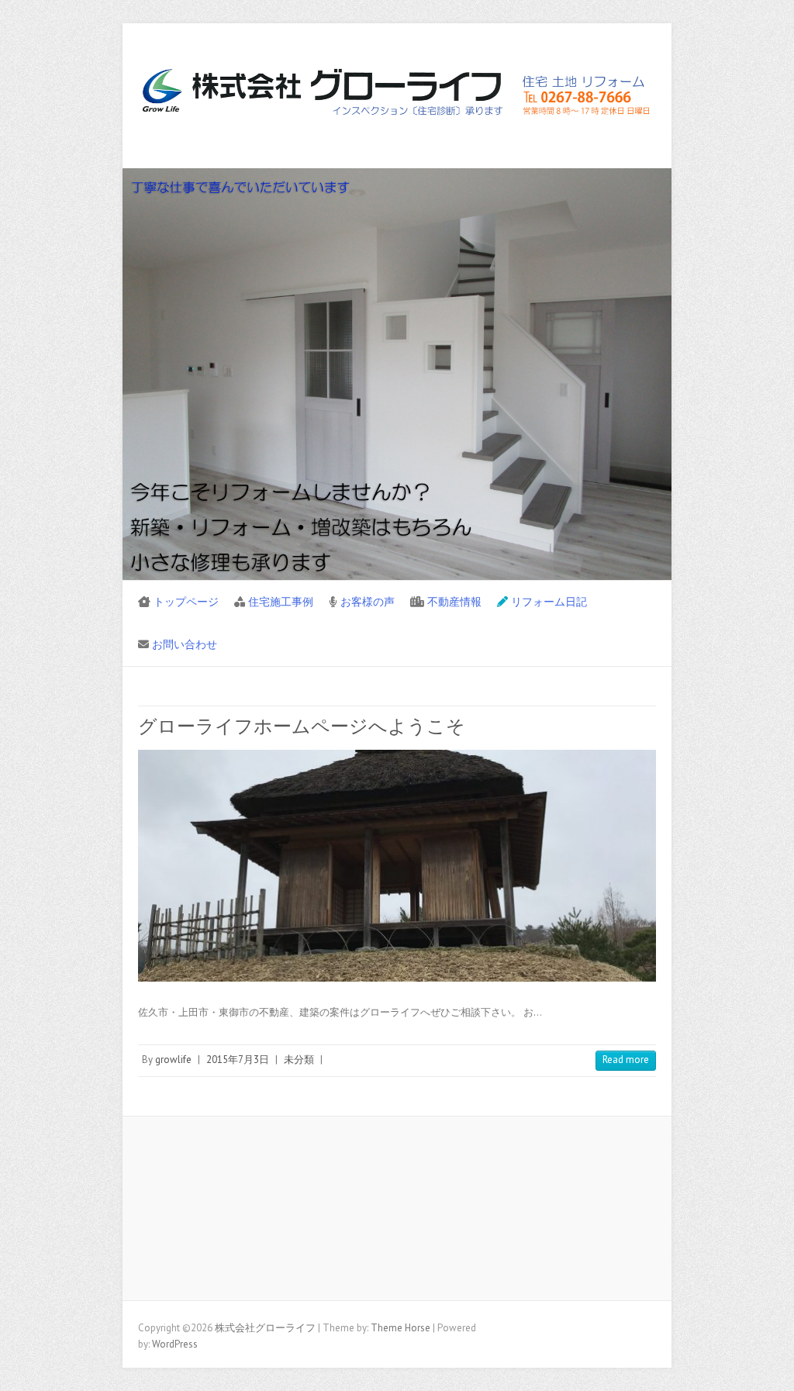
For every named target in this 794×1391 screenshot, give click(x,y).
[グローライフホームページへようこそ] (397, 866)
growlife (173, 1059)
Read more (625, 1059)
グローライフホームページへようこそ (301, 726)
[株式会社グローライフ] (397, 96)
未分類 (299, 1059)
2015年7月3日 (237, 1059)
